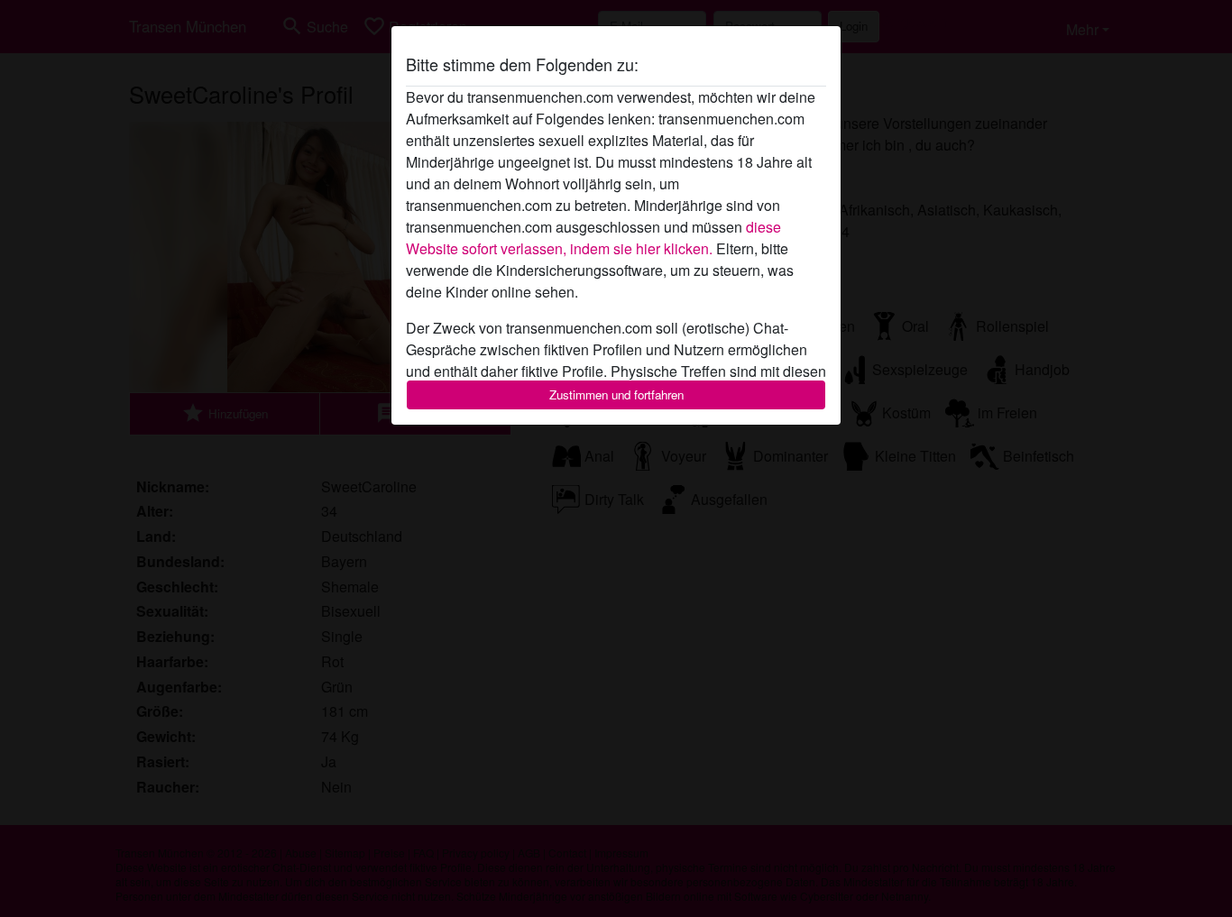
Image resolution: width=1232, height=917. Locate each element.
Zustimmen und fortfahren (616, 394)
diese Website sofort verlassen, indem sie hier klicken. (593, 237)
